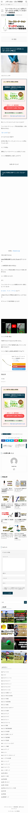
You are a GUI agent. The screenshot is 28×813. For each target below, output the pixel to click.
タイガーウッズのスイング (9, 755)
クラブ (4, 674)
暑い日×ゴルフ (6, 782)
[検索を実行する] (25, 602)
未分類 (4, 791)
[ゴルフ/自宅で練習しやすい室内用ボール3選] (7, 643)
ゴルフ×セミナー (6, 680)
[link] (14, 469)
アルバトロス (6, 671)
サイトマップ (14, 808)
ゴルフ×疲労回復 (6, 701)
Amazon (15, 364)
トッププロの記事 (7, 758)
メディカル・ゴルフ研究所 (14, 1)
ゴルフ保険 (5, 725)
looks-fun (14, 466)
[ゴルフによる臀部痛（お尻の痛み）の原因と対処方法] (20, 657)
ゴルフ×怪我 (5, 698)
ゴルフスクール (6, 722)
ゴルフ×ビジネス (6, 686)
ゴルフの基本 (6, 710)
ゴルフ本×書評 (6, 731)
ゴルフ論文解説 (6, 737)
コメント (5, 556)
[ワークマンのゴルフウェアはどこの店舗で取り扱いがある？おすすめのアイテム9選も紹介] (7, 616)
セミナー (5, 752)
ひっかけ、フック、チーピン (8, 290)
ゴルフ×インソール (7, 677)
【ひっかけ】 (4, 132)
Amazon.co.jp (16, 250)
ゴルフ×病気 (5, 704)
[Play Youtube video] (14, 326)
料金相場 (5, 779)
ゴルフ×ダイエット (7, 683)
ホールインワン (6, 767)
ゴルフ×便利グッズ (10, 15)
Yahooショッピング (17, 369)
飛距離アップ (6, 797)
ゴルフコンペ (6, 719)
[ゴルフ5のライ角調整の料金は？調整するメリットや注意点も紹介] (20, 616)
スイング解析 (6, 746)
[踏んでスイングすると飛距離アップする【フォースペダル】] (7, 630)
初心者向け (5, 773)
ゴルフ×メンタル (6, 689)
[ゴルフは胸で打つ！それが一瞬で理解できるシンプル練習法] (7, 657)
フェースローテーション (17, 434)
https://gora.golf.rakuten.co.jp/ (17, 116)
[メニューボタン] (1, 1)
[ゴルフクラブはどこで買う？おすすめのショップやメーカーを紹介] (20, 630)
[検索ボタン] (26, 1)
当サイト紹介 (6, 776)
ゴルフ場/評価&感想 (7, 728)
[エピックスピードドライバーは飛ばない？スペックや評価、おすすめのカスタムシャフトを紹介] (20, 643)
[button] (3, 440)
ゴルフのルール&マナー (8, 707)
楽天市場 (15, 366)
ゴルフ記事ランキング (8, 734)
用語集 (4, 794)
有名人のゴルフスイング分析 (9, 788)
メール (5, 578)
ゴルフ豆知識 (6, 740)
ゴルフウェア (6, 713)
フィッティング (6, 764)
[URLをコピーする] (25, 440)
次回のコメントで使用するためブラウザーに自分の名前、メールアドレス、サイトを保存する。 (14, 588)
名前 (4, 573)
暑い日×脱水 (5, 785)
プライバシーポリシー (8, 806)
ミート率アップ (6, 770)
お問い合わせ (21, 806)
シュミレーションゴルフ (8, 743)
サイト (4, 583)
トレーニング (6, 761)
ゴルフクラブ (6, 716)
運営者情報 (16, 806)
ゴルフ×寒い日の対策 (7, 695)
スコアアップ (6, 749)
